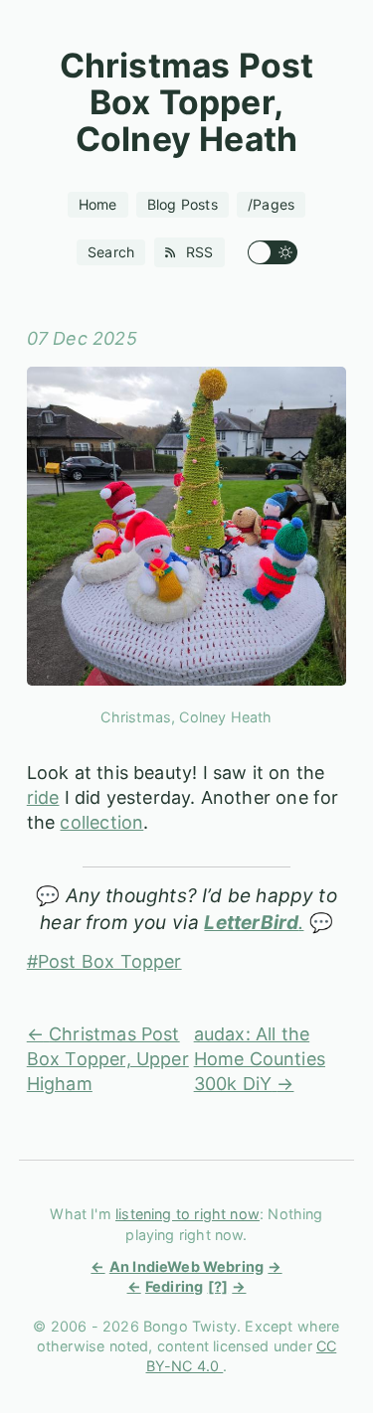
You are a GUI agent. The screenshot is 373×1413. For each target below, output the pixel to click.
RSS (198, 251)
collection (101, 822)
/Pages (271, 204)
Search (111, 251)
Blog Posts (182, 204)
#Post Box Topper (104, 961)
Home (98, 204)
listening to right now (187, 1213)
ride (43, 797)
